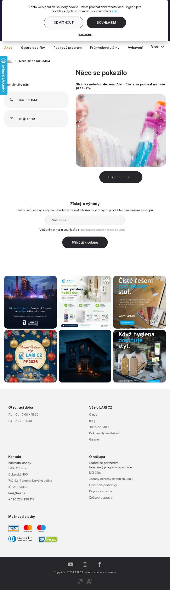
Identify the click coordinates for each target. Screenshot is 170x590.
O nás (92, 412)
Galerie (92, 437)
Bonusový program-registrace (109, 465)
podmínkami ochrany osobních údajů (101, 229)
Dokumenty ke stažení (103, 431)
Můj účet (93, 470)
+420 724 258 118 (21, 497)
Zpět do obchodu (119, 177)
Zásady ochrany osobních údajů (110, 476)
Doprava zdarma (99, 489)
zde (112, 11)
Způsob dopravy (99, 495)
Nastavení (83, 34)
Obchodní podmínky (101, 483)
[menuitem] (10, 47)
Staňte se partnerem (102, 461)
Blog (91, 418)
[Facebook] (98, 562)
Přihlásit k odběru (83, 242)
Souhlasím (104, 22)
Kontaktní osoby (19, 461)
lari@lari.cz (16, 491)
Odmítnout (62, 22)
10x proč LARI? (98, 425)
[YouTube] (69, 562)
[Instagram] (83, 562)
